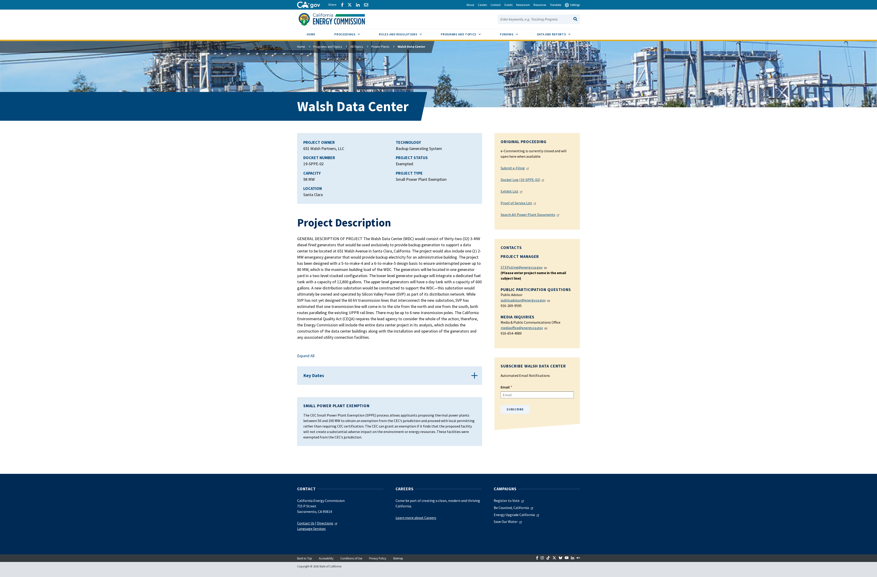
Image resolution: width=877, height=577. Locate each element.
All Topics (356, 47)
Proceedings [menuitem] (351, 34)
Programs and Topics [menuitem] (465, 34)
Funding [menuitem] (514, 34)
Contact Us (305, 523)
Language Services (311, 528)
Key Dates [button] (313, 375)
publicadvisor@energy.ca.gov (523, 300)
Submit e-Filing (513, 168)
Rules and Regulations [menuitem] (405, 34)
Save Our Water (506, 521)
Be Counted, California (511, 507)
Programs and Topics (327, 47)
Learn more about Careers (416, 517)
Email (505, 387)
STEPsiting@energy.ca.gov (521, 267)
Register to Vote (507, 500)
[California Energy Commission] (337, 18)
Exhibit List (509, 191)
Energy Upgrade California (514, 514)
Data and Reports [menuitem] (558, 34)
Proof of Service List (516, 203)
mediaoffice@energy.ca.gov (522, 327)
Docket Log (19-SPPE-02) (520, 179)
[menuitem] (311, 35)
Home (301, 47)
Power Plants (380, 47)
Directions (325, 523)
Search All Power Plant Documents (528, 214)
